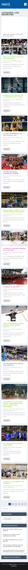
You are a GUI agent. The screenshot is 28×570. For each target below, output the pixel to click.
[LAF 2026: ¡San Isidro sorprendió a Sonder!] (14, 162)
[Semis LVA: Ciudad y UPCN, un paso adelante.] (14, 47)
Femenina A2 (18, 252)
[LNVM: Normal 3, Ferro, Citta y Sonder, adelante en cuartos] (14, 200)
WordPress (14, 566)
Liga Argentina (19, 61)
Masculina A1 (6, 62)
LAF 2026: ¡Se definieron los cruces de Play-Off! (12, 134)
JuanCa (6, 61)
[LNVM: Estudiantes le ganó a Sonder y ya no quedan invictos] (14, 313)
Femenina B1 (18, 409)
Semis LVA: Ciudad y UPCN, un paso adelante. (12, 35)
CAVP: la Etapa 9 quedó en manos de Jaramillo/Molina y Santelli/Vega (13, 545)
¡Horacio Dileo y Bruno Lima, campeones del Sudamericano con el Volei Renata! (14, 551)
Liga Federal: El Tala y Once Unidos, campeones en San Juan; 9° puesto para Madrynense (13, 404)
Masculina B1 (10, 410)
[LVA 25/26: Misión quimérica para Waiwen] (14, 433)
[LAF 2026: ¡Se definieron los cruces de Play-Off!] (14, 123)
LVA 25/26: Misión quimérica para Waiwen (13, 444)
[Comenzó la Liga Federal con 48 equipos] (14, 471)
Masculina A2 (6, 100)
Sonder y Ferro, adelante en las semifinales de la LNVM (13, 96)
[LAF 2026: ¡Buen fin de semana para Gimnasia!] (14, 353)
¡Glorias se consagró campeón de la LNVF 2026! (14, 249)
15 (22, 504)
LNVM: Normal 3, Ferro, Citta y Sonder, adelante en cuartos (14, 211)
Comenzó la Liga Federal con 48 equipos (13, 482)
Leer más (6, 72)
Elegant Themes (13, 564)
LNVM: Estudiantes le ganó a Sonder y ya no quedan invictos (13, 325)
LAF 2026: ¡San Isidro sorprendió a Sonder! (11, 172)
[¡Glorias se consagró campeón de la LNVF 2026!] (14, 238)
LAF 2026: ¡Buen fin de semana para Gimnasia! (13, 364)
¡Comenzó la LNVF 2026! (11, 287)
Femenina (18, 137)
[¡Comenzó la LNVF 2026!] (14, 276)
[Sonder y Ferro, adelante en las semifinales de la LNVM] (14, 85)
